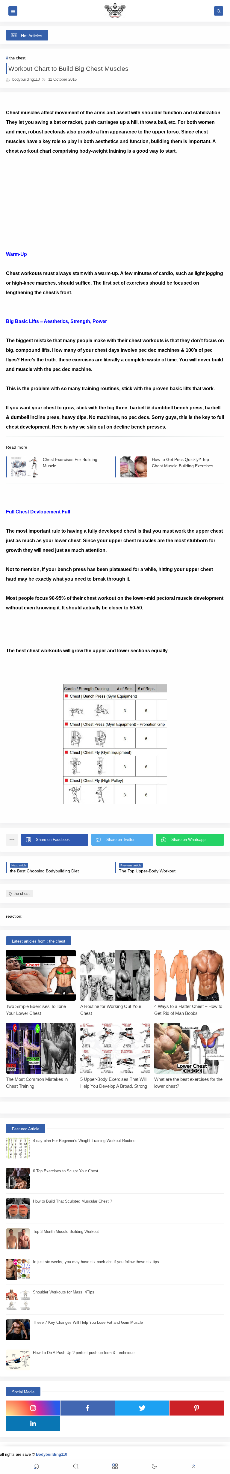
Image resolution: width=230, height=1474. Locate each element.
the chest (17, 58)
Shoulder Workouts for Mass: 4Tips (63, 1292)
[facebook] (87, 1408)
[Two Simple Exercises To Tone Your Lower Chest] (41, 975)
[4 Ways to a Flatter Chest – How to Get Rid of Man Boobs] (189, 975)
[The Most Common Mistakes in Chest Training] (41, 1048)
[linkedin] (33, 1423)
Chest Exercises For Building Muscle (70, 462)
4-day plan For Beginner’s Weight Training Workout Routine (84, 1140)
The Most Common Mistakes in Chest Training (37, 1083)
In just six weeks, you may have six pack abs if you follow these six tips (96, 1262)
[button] (54, 840)
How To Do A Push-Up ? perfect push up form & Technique (83, 1352)
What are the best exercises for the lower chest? (188, 1083)
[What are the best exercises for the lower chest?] (189, 1048)
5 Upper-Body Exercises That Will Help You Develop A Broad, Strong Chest (113, 1083)
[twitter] (142, 1408)
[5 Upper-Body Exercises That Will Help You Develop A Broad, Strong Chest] (115, 1048)
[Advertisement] (115, 198)
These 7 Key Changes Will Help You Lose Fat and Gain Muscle (88, 1322)
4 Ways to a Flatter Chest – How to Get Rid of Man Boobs (188, 1010)
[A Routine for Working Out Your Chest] (115, 975)
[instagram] (33, 1408)
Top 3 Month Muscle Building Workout (66, 1231)
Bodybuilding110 (51, 1454)
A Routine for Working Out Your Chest (110, 1010)
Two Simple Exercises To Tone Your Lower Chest (36, 1010)
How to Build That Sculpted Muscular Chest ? (72, 1201)
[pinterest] (197, 1408)
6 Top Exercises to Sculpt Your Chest (65, 1171)
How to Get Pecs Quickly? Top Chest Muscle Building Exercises (182, 462)
